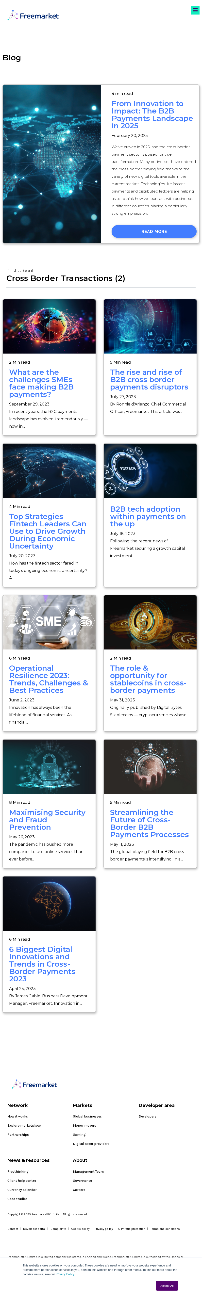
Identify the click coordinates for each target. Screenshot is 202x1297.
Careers (79, 1190)
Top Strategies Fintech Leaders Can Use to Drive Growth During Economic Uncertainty (47, 531)
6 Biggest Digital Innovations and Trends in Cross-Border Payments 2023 (42, 964)
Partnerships (18, 1135)
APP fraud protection (131, 1229)
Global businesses (87, 1116)
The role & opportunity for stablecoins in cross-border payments (148, 679)
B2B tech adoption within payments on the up (148, 516)
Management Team (88, 1171)
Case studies (17, 1199)
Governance (82, 1181)
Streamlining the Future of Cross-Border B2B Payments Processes (149, 823)
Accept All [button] (167, 1285)
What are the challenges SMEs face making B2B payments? (41, 383)
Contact (12, 1229)
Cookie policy (80, 1229)
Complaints (58, 1229)
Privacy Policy (65, 1274)
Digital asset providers (91, 1144)
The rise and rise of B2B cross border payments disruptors (149, 379)
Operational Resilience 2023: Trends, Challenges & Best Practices (48, 679)
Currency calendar (22, 1190)
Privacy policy (104, 1229)
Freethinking (18, 1171)
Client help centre (21, 1181)
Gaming (79, 1135)
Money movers (84, 1125)
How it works (17, 1116)
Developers (147, 1116)
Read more (154, 231)
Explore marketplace (24, 1125)
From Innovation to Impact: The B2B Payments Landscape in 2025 (152, 114)
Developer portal (34, 1229)
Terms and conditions (165, 1229)
